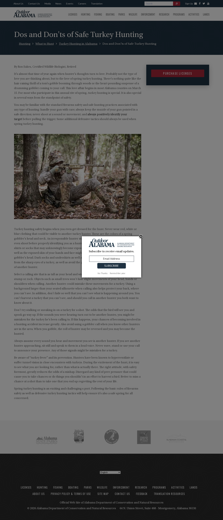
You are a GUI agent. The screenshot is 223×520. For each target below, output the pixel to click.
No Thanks (102, 273)
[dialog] (111, 257)
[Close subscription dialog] (140, 236)
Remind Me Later (117, 273)
